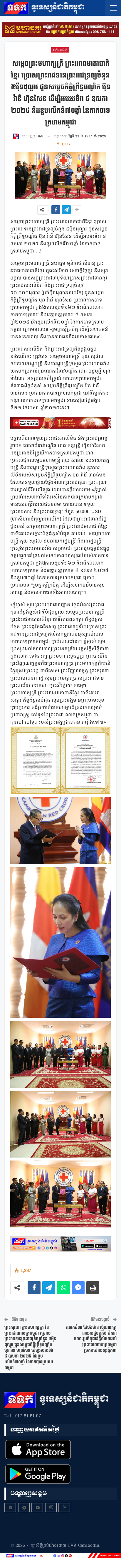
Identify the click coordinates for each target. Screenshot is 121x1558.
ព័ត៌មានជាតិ (60, 50)
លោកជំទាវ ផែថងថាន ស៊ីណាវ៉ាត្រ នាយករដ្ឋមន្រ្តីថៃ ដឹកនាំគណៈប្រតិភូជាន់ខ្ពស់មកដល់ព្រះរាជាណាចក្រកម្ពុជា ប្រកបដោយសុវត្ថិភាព (91, 1339)
